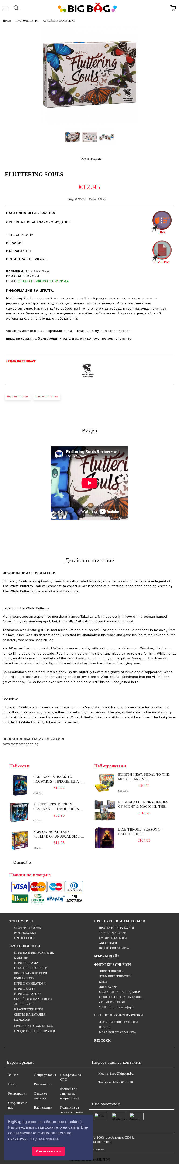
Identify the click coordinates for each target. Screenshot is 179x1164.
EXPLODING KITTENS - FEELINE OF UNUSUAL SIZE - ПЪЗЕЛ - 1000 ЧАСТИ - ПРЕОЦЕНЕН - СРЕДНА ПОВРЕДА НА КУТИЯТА (57, 834)
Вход (11, 1084)
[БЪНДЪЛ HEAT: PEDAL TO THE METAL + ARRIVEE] (104, 782)
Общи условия (45, 1075)
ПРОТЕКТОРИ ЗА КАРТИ (116, 927)
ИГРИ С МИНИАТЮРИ (30, 983)
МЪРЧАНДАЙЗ (106, 956)
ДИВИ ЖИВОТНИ (111, 971)
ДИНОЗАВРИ (108, 987)
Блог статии (43, 1107)
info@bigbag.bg (122, 1073)
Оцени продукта (91, 158)
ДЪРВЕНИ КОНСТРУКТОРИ (118, 1022)
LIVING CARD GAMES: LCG (33, 1026)
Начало (7, 21)
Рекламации (43, 1084)
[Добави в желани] (167, 362)
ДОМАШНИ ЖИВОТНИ (115, 976)
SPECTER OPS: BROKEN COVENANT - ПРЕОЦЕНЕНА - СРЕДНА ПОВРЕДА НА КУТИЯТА (57, 807)
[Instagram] (118, 1092)
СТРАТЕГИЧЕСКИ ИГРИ (31, 968)
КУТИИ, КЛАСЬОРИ (113, 938)
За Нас (13, 1075)
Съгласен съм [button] (48, 1151)
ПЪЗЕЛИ (105, 1027)
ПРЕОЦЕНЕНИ (24, 938)
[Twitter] (108, 1092)
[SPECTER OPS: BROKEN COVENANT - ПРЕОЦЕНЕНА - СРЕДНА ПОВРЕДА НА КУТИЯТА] (19, 812)
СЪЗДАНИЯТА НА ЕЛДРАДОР (119, 992)
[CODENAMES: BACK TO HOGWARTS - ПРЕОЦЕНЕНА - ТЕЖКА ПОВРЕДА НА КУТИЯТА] (19, 785)
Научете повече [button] (44, 1139)
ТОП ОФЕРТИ (21, 921)
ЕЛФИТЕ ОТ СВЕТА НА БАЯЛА (120, 997)
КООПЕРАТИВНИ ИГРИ (30, 973)
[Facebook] (98, 1092)
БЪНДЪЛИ (21, 957)
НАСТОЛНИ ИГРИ (27, 21)
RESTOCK (102, 1040)
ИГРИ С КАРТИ (25, 988)
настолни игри (47, 396)
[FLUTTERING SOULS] (89, 122)
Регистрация (17, 1093)
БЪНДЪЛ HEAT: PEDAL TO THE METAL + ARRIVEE (143, 777)
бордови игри (17, 396)
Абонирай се (22, 862)
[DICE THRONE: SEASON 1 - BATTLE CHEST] (104, 837)
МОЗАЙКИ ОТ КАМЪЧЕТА (117, 1032)
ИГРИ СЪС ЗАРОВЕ (27, 994)
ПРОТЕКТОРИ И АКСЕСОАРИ (119, 921)
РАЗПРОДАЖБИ (25, 933)
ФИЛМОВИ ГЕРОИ (112, 1002)
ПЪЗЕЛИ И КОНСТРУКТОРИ (118, 1015)
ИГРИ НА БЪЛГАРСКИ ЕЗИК (34, 952)
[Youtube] (128, 1092)
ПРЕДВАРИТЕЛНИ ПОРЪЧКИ (34, 1031)
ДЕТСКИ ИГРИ (24, 1004)
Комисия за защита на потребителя (69, 1093)
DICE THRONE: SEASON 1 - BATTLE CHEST (140, 832)
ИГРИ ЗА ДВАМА (26, 963)
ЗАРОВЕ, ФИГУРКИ (113, 933)
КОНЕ (103, 981)
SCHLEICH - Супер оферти (116, 1007)
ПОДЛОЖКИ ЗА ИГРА (114, 948)
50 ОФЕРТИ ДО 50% (27, 927)
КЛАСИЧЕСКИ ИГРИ (28, 1009)
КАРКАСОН (22, 1019)
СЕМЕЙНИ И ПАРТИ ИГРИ (59, 21)
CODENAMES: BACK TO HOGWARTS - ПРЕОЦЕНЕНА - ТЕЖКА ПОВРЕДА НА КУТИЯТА (57, 779)
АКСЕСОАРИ (108, 943)
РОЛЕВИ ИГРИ (24, 978)
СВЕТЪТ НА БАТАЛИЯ (29, 1014)
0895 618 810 (123, 1082)
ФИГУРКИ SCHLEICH (112, 964)
